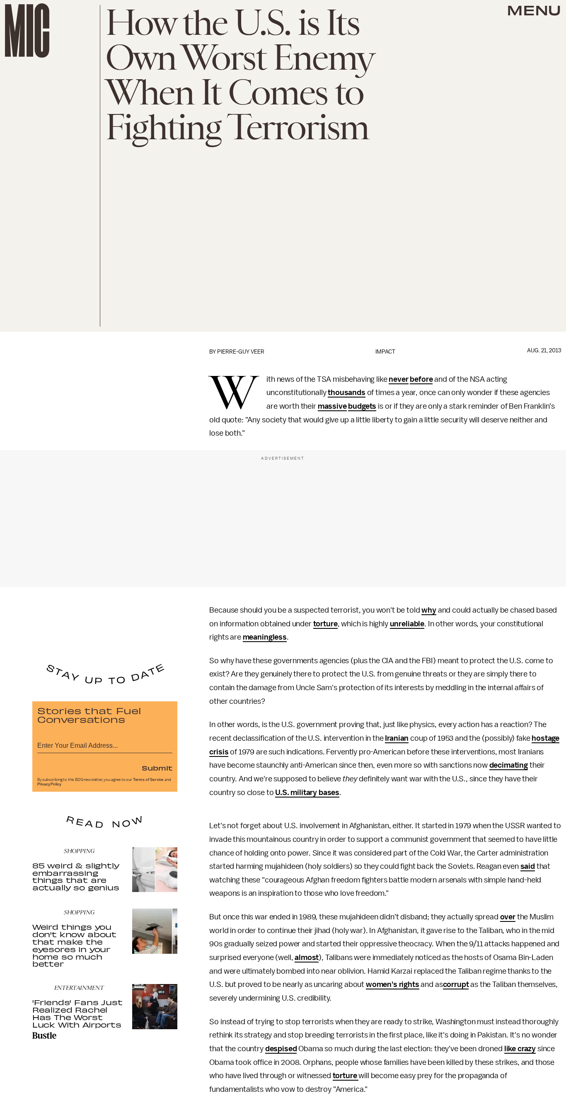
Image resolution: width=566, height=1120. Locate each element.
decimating (508, 765)
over (507, 917)
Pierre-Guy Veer (240, 352)
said (527, 866)
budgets (362, 406)
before (421, 379)
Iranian (397, 738)
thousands (346, 392)
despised (281, 1049)
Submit (157, 768)
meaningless (265, 637)
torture (325, 624)
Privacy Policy (49, 784)
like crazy (520, 1049)
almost (307, 957)
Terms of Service (148, 780)
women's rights (392, 984)
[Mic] (27, 30)
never (398, 379)
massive (332, 406)
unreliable (407, 624)
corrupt (456, 984)
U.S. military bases (307, 792)
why (428, 610)
